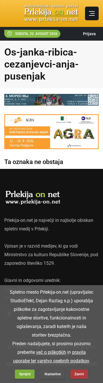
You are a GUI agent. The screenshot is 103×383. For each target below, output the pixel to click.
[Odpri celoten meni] (92, 13)
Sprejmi (25, 374)
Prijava (89, 33)
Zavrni (79, 374)
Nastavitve (53, 374)
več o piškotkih (51, 352)
